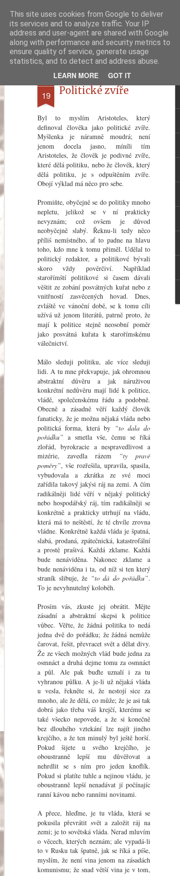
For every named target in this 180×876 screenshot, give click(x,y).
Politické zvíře (94, 90)
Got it (119, 75)
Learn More (75, 75)
